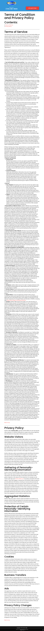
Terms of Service (9, 25)
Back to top (7, 422)
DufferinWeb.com (19, 478)
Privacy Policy (8, 26)
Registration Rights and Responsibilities (16, 300)
